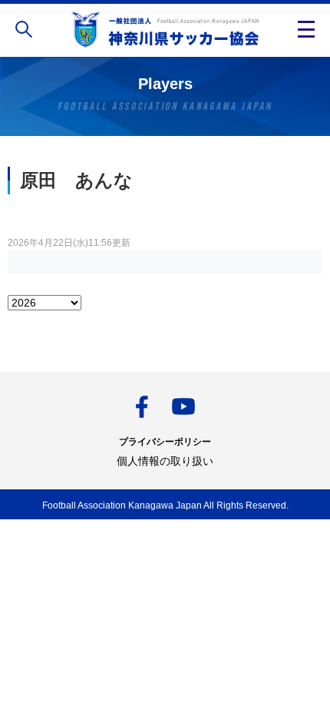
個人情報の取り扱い (165, 461)
